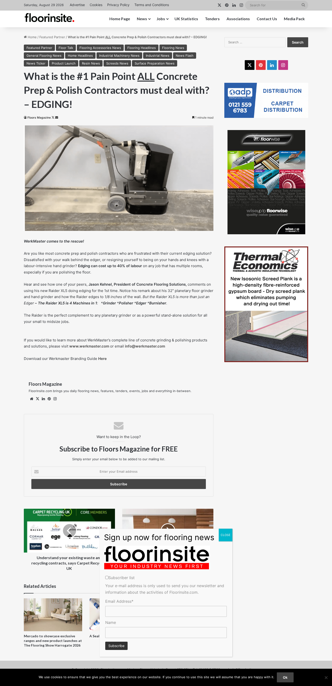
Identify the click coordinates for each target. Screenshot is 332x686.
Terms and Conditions (151, 5)
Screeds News (117, 63)
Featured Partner (52, 37)
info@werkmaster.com (145, 346)
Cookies (96, 5)
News (142, 18)
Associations (238, 18)
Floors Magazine (39, 117)
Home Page (119, 18)
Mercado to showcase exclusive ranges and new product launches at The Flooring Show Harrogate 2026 (53, 640)
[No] (325, 677)
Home (32, 37)
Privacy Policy (118, 5)
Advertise (77, 5)
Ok (285, 677)
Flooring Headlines (141, 48)
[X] (37, 399)
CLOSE (225, 535)
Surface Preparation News (155, 63)
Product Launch (64, 63)
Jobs (161, 18)
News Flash (184, 55)
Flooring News (173, 48)
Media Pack (294, 18)
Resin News (91, 63)
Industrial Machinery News (119, 55)
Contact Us (267, 18)
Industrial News (157, 55)
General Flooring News (43, 55)
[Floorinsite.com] (49, 17)
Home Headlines (80, 55)
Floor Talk (66, 48)
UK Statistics (186, 18)
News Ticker (35, 63)
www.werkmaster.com (89, 346)
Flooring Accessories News (100, 48)
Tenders (212, 18)
